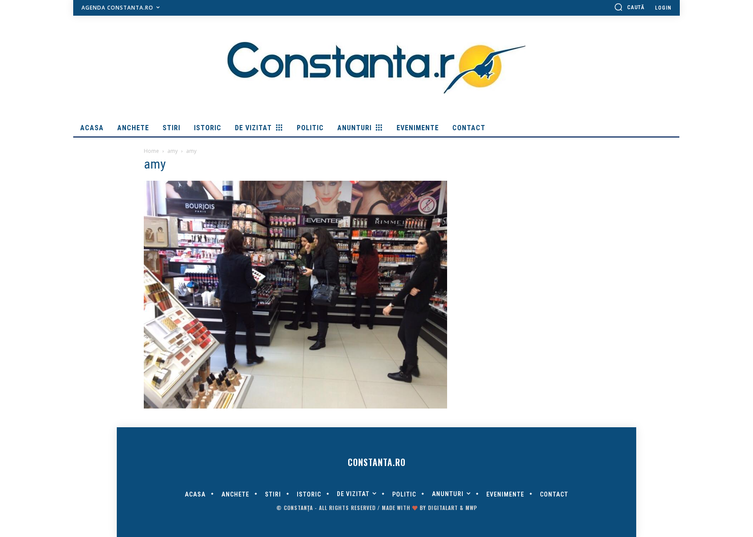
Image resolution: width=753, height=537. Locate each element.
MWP (471, 507)
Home (151, 151)
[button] (629, 7)
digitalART (443, 507)
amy (172, 151)
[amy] (295, 406)
